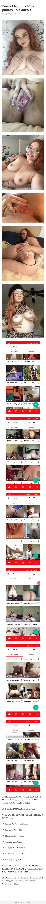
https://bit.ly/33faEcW (9, 14)
